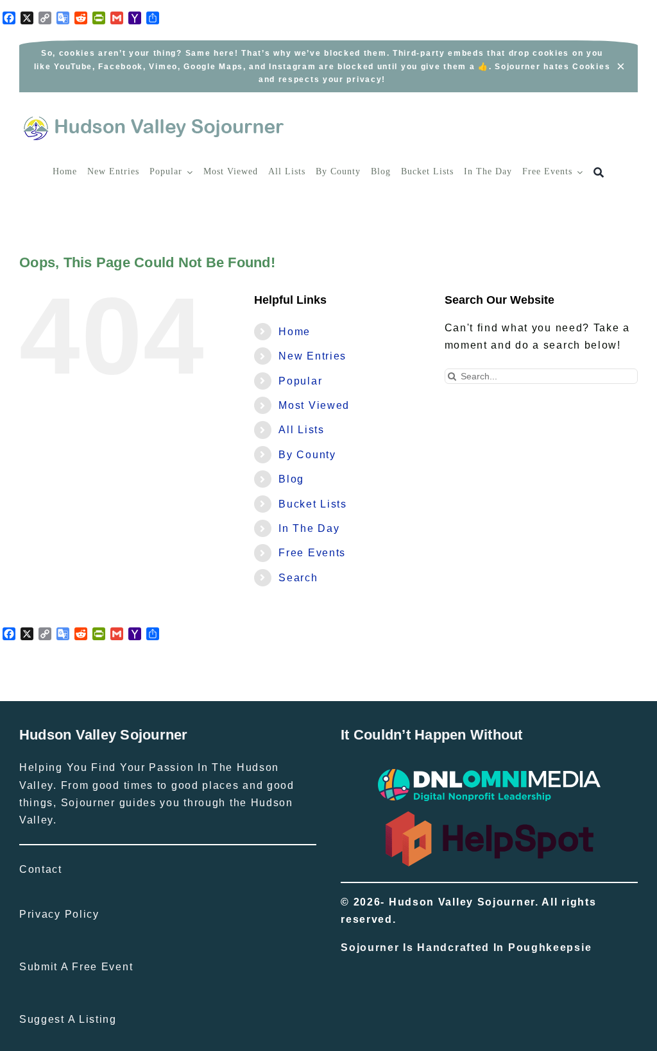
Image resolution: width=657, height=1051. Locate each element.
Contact (40, 869)
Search (298, 577)
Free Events (312, 552)
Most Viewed (314, 405)
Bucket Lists (312, 504)
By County (307, 454)
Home (294, 331)
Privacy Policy (59, 914)
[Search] (598, 173)
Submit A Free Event (76, 966)
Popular (300, 381)
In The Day (308, 528)
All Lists (301, 429)
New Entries (312, 356)
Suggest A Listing (68, 1019)
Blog (291, 479)
